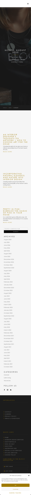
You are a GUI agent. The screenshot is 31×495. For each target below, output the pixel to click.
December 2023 (9, 287)
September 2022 (9, 316)
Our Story (9, 446)
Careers (8, 414)
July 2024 (7, 273)
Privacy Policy (18, 492)
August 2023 (7, 293)
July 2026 (7, 242)
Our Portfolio (10, 441)
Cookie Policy (12, 492)
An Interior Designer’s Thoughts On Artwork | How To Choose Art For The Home (15, 139)
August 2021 (7, 347)
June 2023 (7, 299)
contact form (17, 62)
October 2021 (8, 341)
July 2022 (7, 321)
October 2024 (8, 265)
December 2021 (9, 335)
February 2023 (8, 307)
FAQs (7, 437)
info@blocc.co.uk (17, 59)
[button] (29, 475)
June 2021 (7, 352)
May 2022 (7, 327)
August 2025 (7, 253)
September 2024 (9, 267)
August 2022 (7, 318)
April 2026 (7, 251)
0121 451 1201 (17, 57)
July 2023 (7, 296)
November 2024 (9, 262)
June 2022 (7, 324)
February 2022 (8, 333)
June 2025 (7, 256)
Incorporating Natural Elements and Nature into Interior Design (14, 176)
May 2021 (7, 355)
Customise (15, 489)
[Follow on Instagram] (7, 390)
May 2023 (7, 301)
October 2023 (8, 290)
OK (15, 485)
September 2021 (9, 344)
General (6, 375)
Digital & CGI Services (13, 450)
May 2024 (7, 276)
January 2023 (8, 310)
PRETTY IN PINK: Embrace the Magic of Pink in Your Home (15, 212)
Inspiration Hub (11, 448)
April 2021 (7, 358)
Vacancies (7, 380)
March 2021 (7, 361)
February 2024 (8, 282)
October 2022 (8, 313)
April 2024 (7, 279)
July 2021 (7, 350)
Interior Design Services (14, 439)
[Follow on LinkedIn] (10, 390)
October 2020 (8, 367)
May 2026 (7, 248)
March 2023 (7, 304)
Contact (8, 412)
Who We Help (10, 444)
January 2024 (8, 285)
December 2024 (9, 259)
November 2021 (9, 338)
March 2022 (7, 330)
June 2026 (7, 245)
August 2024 (7, 270)
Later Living (7, 377)
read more (7, 151)
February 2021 (8, 364)
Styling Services (11, 452)
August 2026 (7, 239)
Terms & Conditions (12, 418)
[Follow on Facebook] (4, 390)
